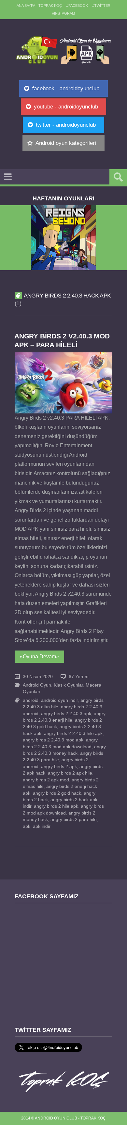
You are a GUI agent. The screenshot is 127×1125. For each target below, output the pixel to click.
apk (26, 826)
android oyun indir (59, 700)
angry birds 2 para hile (73, 819)
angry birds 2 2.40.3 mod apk (53, 740)
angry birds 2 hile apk (56, 806)
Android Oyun (37, 685)
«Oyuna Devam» (39, 656)
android (30, 700)
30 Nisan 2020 (38, 676)
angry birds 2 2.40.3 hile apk (73, 733)
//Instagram (63, 13)
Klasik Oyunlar (68, 685)
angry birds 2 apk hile (70, 773)
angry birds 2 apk (59, 766)
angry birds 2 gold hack (57, 793)
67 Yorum (79, 676)
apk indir (41, 826)
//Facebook (77, 5)
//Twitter (101, 5)
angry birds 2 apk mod (46, 779)
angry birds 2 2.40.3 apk (66, 713)
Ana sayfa (26, 5)
